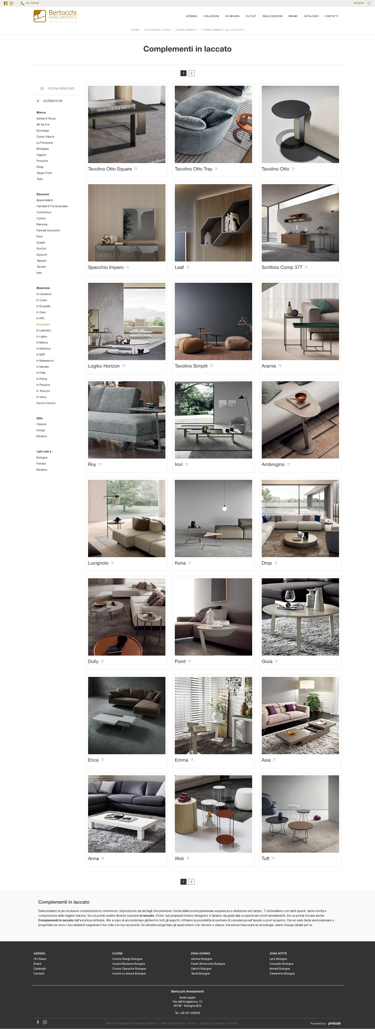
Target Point (44, 173)
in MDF (41, 354)
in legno (42, 336)
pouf (40, 236)
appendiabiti (45, 200)
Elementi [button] (43, 194)
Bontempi (43, 130)
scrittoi (41, 248)
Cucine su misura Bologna (129, 973)
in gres (41, 312)
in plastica (43, 384)
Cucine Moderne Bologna (128, 963)
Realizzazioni (272, 16)
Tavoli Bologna (200, 973)
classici (41, 424)
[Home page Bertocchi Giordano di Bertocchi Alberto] (55, 16)
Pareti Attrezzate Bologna (208, 963)
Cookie (204, 1023)
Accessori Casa (158, 30)
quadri (41, 242)
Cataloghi (311, 16)
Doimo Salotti (45, 136)
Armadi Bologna (280, 968)
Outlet (251, 16)
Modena (42, 469)
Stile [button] (40, 418)
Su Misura (232, 16)
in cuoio (42, 300)
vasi (39, 272)
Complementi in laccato (223, 30)
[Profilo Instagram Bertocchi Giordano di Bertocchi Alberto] (11, 3)
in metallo (43, 366)
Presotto (42, 160)
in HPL (41, 318)
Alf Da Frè (43, 124)
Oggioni (41, 154)
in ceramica (44, 294)
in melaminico (45, 360)
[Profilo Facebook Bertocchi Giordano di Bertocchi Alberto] (5, 3)
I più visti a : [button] (45, 451)
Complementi (187, 30)
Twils (40, 179)
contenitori (44, 212)
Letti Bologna (278, 958)
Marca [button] (41, 112)
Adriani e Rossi (46, 118)
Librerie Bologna (201, 958)
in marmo (42, 342)
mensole (42, 224)
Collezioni (211, 16)
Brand (293, 16)
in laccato (43, 324)
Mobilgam (43, 148)
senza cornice (46, 403)
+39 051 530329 (190, 1013)
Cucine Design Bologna (127, 958)
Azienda (191, 16)
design (41, 430)
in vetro (41, 397)
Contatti (331, 16)
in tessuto (43, 391)
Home (135, 30)
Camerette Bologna (282, 973)
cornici (41, 218)
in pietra (42, 378)
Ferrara (41, 463)
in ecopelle (43, 306)
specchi (42, 254)
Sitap (40, 167)
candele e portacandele (52, 206)
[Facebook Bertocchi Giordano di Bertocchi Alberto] (37, 1021)
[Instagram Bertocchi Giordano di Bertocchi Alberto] (44, 1021)
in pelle (41, 372)
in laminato (44, 330)
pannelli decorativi (48, 230)
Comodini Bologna (281, 963)
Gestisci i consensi (225, 1023)
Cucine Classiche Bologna (129, 968)
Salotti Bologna (201, 968)
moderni (42, 436)
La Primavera (45, 142)
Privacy (192, 1023)
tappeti (41, 260)
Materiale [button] (43, 288)
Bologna (42, 457)
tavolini (41, 266)
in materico (44, 348)
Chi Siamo (40, 958)
